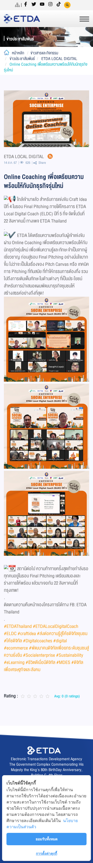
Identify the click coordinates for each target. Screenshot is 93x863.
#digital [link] (60, 641)
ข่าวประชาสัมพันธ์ (22, 58)
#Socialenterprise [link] (39, 655)
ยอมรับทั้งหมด (47, 839)
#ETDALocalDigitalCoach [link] (55, 626)
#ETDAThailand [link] (18, 626)
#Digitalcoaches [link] (37, 641)
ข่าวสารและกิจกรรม (44, 53)
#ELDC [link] (10, 633)
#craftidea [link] (27, 633)
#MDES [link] (63, 662)
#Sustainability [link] (69, 655)
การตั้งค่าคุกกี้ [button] (46, 853)
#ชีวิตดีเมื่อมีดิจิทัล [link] (40, 662)
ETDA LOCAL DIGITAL (59, 58)
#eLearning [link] (14, 662)
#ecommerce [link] (16, 648)
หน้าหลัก (18, 53)
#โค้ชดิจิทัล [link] (13, 641)
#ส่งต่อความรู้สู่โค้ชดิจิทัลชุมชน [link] (62, 633)
